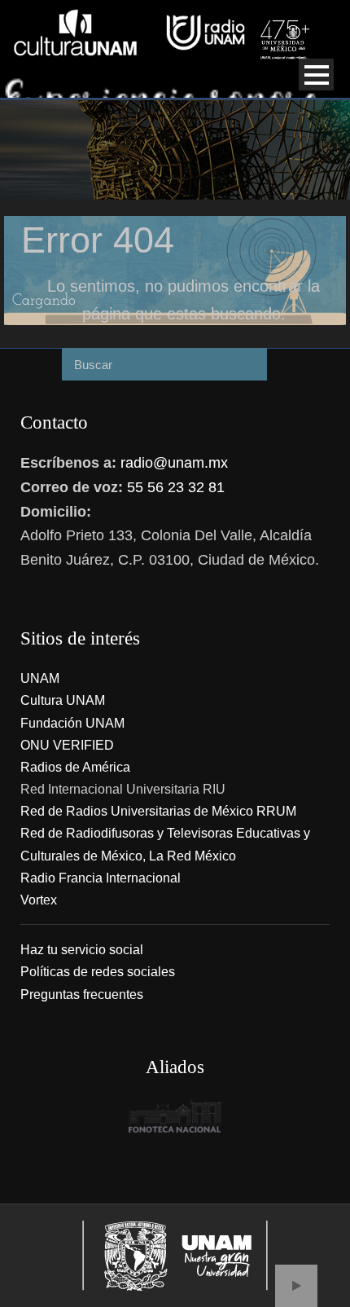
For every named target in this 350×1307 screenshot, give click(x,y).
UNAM (39, 678)
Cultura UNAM (62, 700)
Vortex (38, 900)
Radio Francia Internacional (100, 878)
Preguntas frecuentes (81, 994)
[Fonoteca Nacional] (175, 1116)
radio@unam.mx (174, 463)
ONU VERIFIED (67, 745)
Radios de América (75, 767)
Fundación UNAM (72, 723)
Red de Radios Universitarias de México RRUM (158, 811)
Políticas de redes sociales (97, 972)
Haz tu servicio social (81, 950)
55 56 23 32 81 (176, 487)
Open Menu (316, 74)
